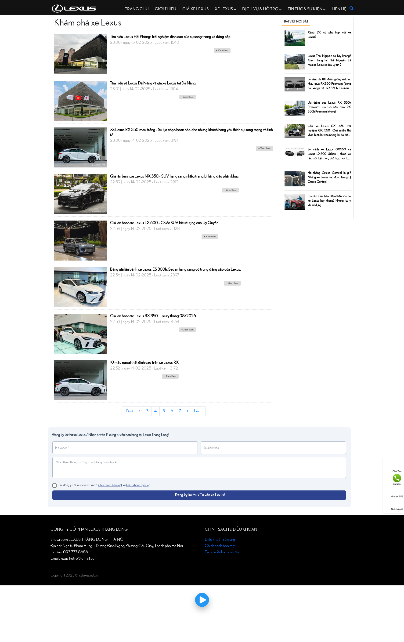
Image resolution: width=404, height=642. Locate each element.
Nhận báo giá (397, 509)
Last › (198, 411)
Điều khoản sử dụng (220, 539)
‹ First (129, 411)
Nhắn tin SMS (397, 496)
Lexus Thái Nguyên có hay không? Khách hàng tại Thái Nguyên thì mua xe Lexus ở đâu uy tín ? (329, 60)
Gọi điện (397, 484)
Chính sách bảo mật (110, 485)
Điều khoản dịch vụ (137, 485)
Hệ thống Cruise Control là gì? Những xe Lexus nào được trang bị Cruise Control (329, 177)
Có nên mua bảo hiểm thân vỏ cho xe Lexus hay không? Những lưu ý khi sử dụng (329, 201)
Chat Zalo (397, 471)
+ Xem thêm (222, 50)
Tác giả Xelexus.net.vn (222, 552)
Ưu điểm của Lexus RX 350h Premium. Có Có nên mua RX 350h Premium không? (329, 107)
